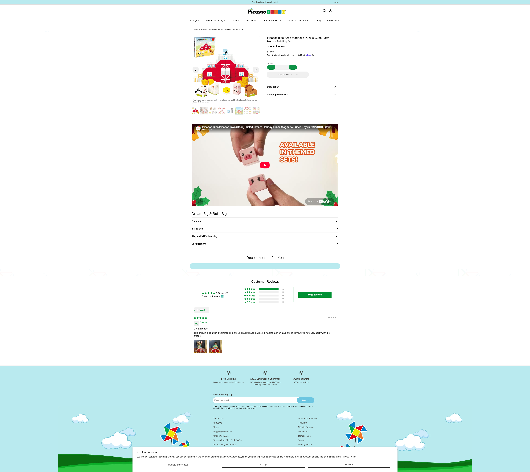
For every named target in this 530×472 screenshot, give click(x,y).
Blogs (215, 427)
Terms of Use (250, 408)
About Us (217, 423)
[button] (288, 75)
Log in (336, 2)
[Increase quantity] (293, 67)
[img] (200, 318)
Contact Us (218, 418)
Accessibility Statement (224, 444)
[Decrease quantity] (271, 67)
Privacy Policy (349, 457)
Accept (263, 464)
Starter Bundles (271, 20)
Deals (234, 20)
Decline (349, 464)
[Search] (324, 10)
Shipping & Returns (222, 431)
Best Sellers (252, 20)
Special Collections (296, 20)
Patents (301, 440)
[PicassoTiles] (257, 10)
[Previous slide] (196, 70)
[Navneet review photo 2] (215, 346)
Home (196, 29)
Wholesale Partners (307, 418)
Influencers (303, 431)
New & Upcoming (214, 20)
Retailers (302, 423)
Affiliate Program (306, 427)
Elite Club (332, 20)
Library (318, 20)
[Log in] (329, 10)
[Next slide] (256, 70)
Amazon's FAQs (221, 436)
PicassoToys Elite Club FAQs (227, 440)
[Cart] (335, 10)
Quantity (270, 63)
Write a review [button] (315, 295)
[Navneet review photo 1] (200, 346)
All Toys (193, 20)
